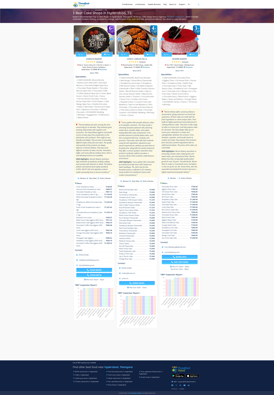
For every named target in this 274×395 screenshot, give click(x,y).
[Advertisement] (137, 345)
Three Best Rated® (135, 393)
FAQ (164, 4)
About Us (172, 4)
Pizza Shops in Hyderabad (117, 385)
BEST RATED (76, 10)
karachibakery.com (87, 265)
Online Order (84, 255)
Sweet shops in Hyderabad (150, 377)
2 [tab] (92, 49)
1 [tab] (90, 49)
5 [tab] (97, 49)
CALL (82, 54)
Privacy (175, 389)
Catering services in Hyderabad (86, 378)
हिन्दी (106, 10)
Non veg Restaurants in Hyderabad (120, 381)
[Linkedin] (188, 385)
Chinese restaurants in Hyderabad (87, 381)
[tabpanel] (94, 40)
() (99, 62)
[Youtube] (184, 385)
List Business (140, 4)
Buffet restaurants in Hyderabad (86, 372)
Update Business (154, 4)
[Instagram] (180, 385)
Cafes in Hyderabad (82, 375)
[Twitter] (176, 385)
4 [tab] (95, 49)
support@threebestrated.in (187, 381)
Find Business (127, 4)
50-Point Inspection (176, 16)
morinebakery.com (172, 252)
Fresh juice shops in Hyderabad (119, 375)
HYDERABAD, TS (87, 10)
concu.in (125, 278)
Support (182, 4)
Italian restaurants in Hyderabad (119, 378)
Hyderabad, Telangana (118, 367)
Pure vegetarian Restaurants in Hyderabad (150, 373)
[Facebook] (172, 385)
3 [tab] (136, 49)
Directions (103, 69)
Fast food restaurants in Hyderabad (120, 372)
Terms (181, 389)
